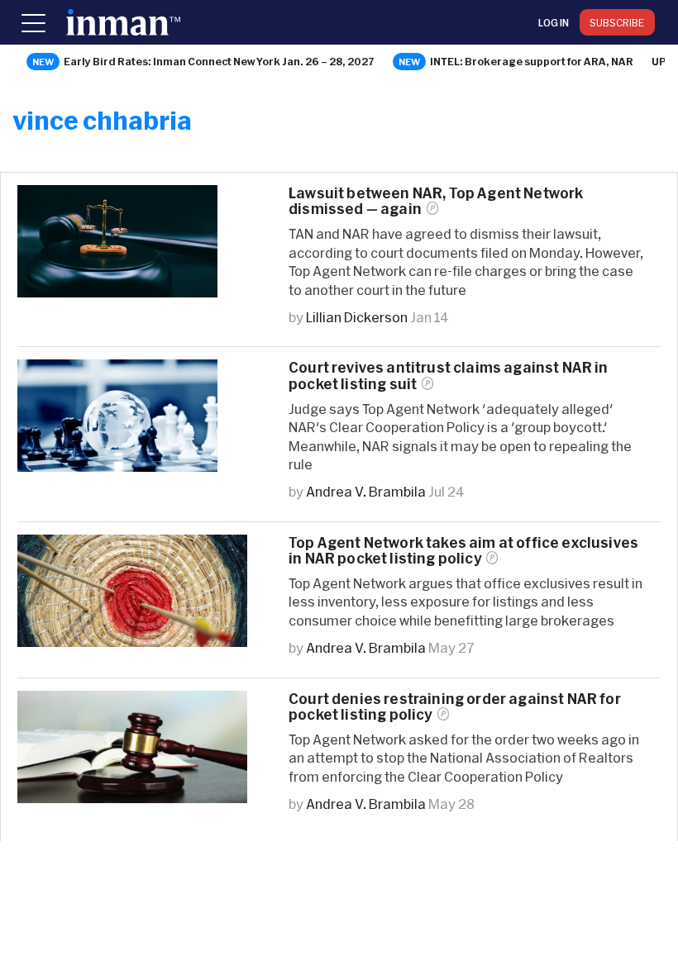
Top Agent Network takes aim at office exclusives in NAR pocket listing (463, 550)
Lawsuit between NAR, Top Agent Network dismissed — (436, 200)
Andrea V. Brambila (366, 491)
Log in (553, 22)
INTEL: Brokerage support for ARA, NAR (531, 61)
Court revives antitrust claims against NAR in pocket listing (449, 375)
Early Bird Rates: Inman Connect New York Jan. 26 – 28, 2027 (219, 61)
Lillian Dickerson (357, 317)
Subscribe (617, 22)
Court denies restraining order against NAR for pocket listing (455, 706)
